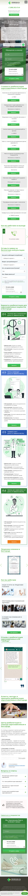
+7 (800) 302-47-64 (14, 7)
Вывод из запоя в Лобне (18, 807)
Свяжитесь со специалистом (12, 45)
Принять (24, 893)
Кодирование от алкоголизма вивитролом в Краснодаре (13, 804)
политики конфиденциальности (13, 64)
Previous (1, 565)
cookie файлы (10, 893)
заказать (13, 100)
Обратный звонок (14, 14)
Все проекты (14, 632)
